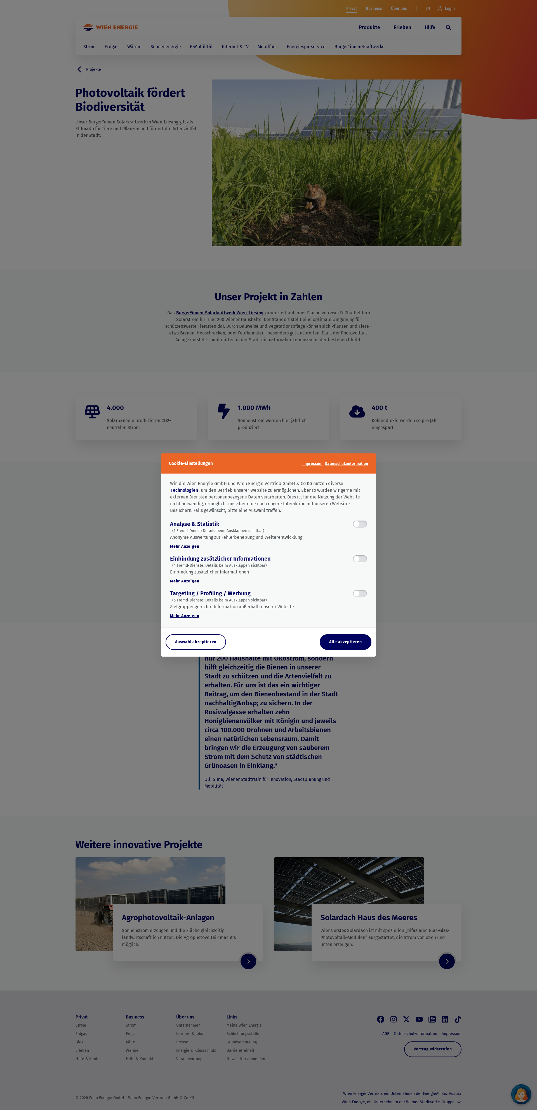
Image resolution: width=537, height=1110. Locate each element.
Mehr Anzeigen (184, 546)
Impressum (312, 463)
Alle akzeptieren (345, 642)
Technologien (184, 490)
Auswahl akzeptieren (195, 642)
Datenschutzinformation (346, 463)
